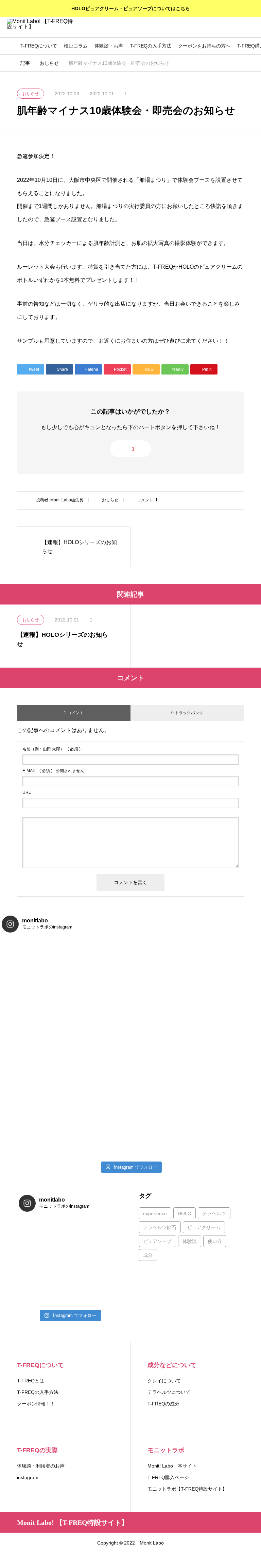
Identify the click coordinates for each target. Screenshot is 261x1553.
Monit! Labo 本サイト (172, 1466)
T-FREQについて (38, 46)
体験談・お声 (108, 46)
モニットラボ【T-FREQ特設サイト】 (187, 1489)
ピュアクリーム (204, 1227)
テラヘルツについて (168, 1392)
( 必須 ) (51, 749)
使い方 (215, 1241)
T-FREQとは (30, 1380)
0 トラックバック (187, 712)
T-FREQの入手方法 (150, 46)
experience (155, 1213)
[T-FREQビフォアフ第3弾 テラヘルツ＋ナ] (44, 1261)
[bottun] (251, 27)
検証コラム (76, 46)
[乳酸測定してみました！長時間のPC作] (44, 1232)
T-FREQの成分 (163, 1403)
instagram (27, 1477)
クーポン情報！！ (36, 1403)
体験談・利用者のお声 (41, 1466)
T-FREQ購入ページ (168, 1477)
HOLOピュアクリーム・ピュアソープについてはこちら (130, 8)
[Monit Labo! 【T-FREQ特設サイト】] (41, 27)
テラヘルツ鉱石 (159, 1227)
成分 (148, 1255)
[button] (10, 46)
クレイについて (164, 1380)
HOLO (184, 1213)
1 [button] (133, 449)
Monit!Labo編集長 (66, 500)
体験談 (189, 1241)
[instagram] (19, 1543)
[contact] (29, 1543)
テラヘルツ (214, 1213)
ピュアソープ (157, 1241)
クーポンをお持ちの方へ (204, 46)
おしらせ (110, 500)
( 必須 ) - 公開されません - (54, 771)
